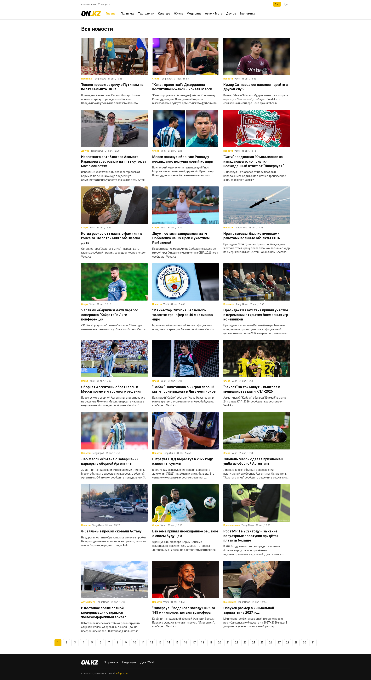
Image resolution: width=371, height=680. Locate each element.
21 (228, 642)
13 (160, 642)
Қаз (286, 4)
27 (279, 642)
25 (262, 642)
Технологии (146, 13)
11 (143, 642)
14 (168, 642)
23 (245, 642)
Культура (164, 13)
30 (304, 642)
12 (151, 642)
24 (253, 642)
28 (287, 642)
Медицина (194, 13)
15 (177, 642)
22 (236, 642)
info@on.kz (122, 673)
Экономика (247, 13)
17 (194, 642)
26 (270, 642)
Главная (111, 13)
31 (313, 642)
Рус (277, 4)
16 (185, 642)
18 (202, 642)
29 (296, 642)
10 (134, 642)
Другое (231, 13)
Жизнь (178, 13)
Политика (127, 13)
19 (211, 642)
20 (219, 642)
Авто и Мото (214, 13)
